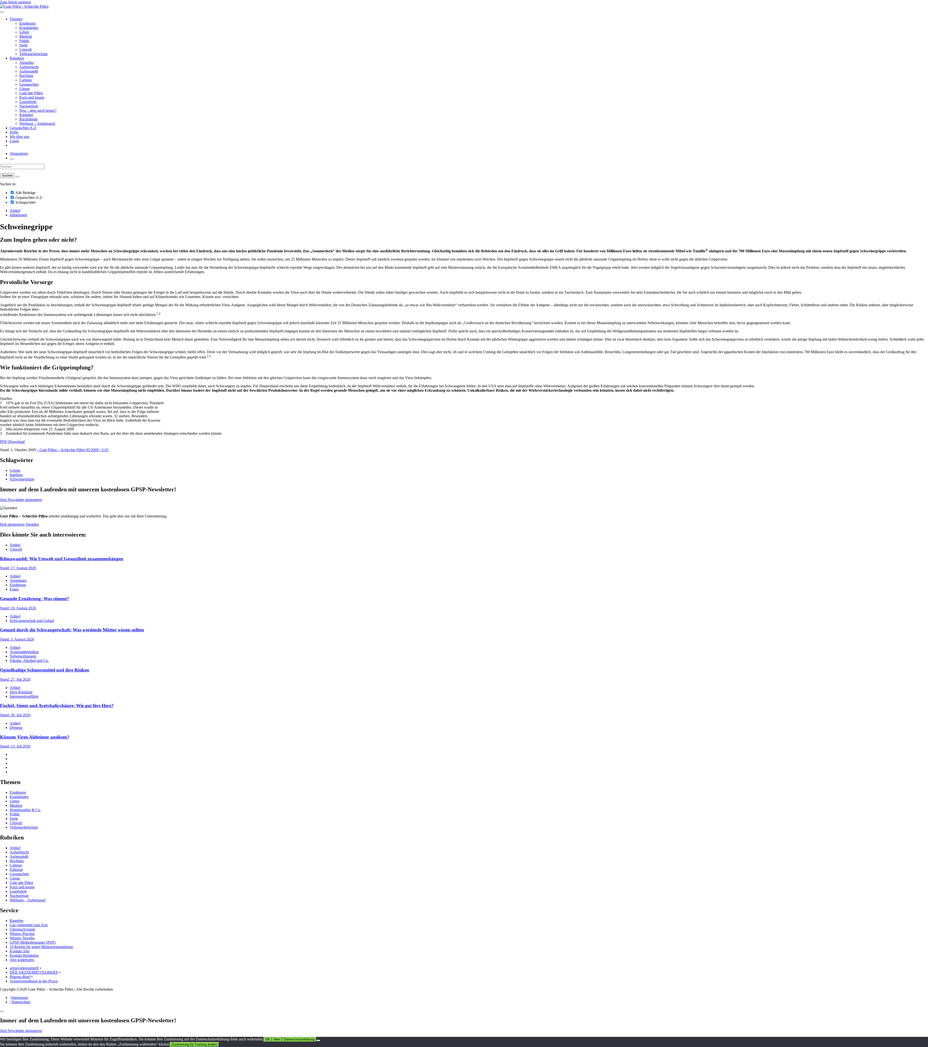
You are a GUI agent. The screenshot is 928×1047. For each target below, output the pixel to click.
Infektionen (18, 215)
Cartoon (25, 80)
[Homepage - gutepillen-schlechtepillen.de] (24, 6)
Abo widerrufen (22, 960)
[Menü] (2, 12)
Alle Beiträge (25, 193)
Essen (14, 589)
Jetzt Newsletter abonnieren (21, 500)
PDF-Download (12, 442)
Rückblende (28, 119)
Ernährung (27, 23)
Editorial (16, 870)
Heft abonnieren (12, 524)
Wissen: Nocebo (22, 938)
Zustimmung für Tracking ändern (194, 1044)
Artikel (15, 211)
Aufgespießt (28, 71)
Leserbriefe (27, 102)
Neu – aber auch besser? (38, 110)
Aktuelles (26, 62)
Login (14, 141)
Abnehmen (18, 580)
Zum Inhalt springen (15, 2)
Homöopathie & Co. (25, 810)
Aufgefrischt (28, 67)
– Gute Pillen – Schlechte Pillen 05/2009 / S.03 (73, 450)
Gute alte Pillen (31, 93)
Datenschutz (20, 1002)
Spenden (32, 524)
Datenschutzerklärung (299, 1039)
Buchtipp (26, 76)
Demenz (16, 727)
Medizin (25, 36)
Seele (23, 45)
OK (267, 1039)
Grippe (15, 470)
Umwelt (25, 49)
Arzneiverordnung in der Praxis (34, 981)
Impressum (19, 997)
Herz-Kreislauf (21, 692)
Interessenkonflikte (24, 696)
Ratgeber (26, 115)
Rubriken (17, 58)
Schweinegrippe (22, 479)
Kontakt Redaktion (24, 955)
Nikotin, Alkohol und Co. (29, 660)
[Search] (17, 176)
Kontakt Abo (19, 951)
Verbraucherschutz (33, 54)
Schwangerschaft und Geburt (32, 621)
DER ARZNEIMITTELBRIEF (34, 972)
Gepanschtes (29, 84)
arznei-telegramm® (24, 968)
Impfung (16, 475)
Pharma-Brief (20, 977)
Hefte (14, 132)
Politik (24, 41)
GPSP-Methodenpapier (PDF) (33, 942)
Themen (16, 19)
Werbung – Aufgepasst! (37, 123)
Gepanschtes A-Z (23, 128)
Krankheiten (28, 28)
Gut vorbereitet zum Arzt (29, 925)
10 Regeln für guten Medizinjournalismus (41, 947)
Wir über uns (19, 137)
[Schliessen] (2, 1011)
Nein (277, 1039)
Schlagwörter (25, 202)
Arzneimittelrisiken (24, 652)
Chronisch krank (22, 929)
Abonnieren (19, 153)
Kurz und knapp (31, 97)
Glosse (24, 89)
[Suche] (12, 159)
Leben (24, 32)
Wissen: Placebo (22, 934)
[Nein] (318, 1040)
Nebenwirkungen (23, 656)
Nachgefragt (28, 106)
